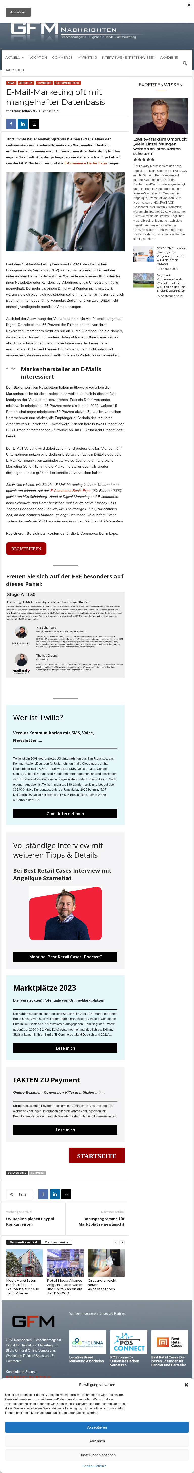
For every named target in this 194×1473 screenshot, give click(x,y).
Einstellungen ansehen (97, 1455)
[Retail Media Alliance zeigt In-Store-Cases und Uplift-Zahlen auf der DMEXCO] (65, 1262)
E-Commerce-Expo (67, 83)
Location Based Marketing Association (86, 1359)
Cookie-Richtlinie (94, 1466)
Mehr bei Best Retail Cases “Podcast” (65, 957)
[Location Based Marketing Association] (87, 1342)
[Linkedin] (23, 124)
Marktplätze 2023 (44, 988)
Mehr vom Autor (56, 1242)
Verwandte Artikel (23, 1242)
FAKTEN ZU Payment (46, 1080)
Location (38, 57)
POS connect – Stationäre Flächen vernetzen (124, 1361)
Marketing (87, 57)
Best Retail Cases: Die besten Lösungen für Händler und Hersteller (168, 1361)
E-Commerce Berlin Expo (85, 163)
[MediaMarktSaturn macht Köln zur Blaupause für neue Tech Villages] (24, 1262)
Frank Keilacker (23, 111)
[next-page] (122, 1242)
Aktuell (12, 57)
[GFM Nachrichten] (97, 32)
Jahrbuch (14, 70)
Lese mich (65, 1048)
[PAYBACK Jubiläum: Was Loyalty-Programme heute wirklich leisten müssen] (143, 254)
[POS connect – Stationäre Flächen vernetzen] (128, 1342)
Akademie (169, 57)
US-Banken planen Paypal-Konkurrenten (30, 1221)
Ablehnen (97, 1441)
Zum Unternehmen (65, 813)
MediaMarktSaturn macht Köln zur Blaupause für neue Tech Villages (22, 1286)
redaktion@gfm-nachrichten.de (28, 1377)
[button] (186, 1384)
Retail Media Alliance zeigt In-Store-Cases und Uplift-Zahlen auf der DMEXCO (65, 1286)
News (11, 83)
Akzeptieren (97, 1427)
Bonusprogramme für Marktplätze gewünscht (102, 1221)
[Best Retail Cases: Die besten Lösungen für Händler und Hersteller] (169, 1342)
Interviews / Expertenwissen (128, 57)
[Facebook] (11, 124)
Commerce (62, 57)
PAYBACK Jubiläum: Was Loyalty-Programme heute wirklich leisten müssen (172, 255)
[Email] (34, 124)
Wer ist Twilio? (38, 717)
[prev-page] (115, 1242)
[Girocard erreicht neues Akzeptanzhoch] (106, 1262)
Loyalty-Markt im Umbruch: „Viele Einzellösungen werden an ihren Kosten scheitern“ (160, 146)
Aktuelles (26, 83)
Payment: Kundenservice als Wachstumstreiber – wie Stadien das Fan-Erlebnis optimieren (171, 282)
